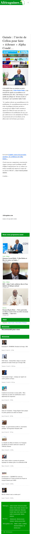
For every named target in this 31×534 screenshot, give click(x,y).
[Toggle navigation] (28, 2)
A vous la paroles (16, 513)
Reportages (23, 509)
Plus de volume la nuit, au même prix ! (11, 494)
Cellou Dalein (18, 322)
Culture (15, 511)
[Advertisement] (15, 16)
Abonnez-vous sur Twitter (20, 520)
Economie (15, 505)
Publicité (16, 523)
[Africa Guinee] (12, 2)
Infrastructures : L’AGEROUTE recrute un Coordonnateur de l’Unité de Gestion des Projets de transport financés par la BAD (14, 478)
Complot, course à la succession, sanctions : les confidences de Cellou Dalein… (14, 157)
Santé (18, 511)
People (24, 511)
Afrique (15, 507)
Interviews (23, 507)
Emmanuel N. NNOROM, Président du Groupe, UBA (15, 346)
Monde (18, 507)
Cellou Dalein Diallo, (19, 90)
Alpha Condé (11, 322)
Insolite (11, 513)
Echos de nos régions (22, 505)
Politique (24, 322)
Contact (20, 523)
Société (11, 505)
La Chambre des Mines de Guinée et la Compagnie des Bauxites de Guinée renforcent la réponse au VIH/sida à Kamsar (14, 444)
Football (11, 511)
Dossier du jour (17, 509)
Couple (21, 511)
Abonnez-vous (13, 518)
